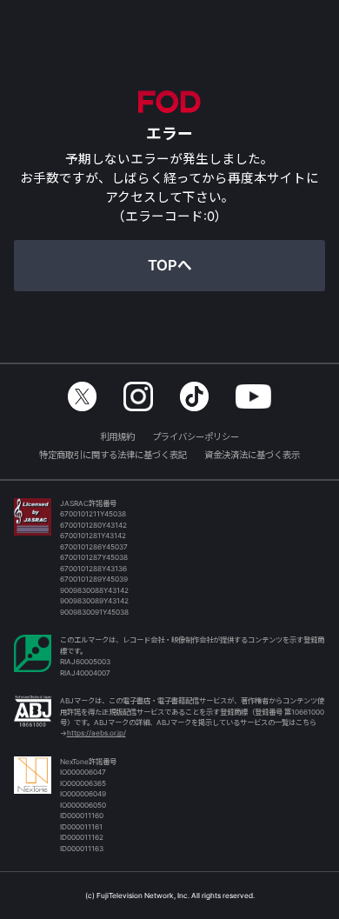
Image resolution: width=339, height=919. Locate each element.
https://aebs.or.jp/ (96, 733)
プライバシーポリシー (195, 437)
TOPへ (170, 265)
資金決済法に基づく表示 (252, 455)
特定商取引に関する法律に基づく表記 (113, 455)
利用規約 (117, 437)
